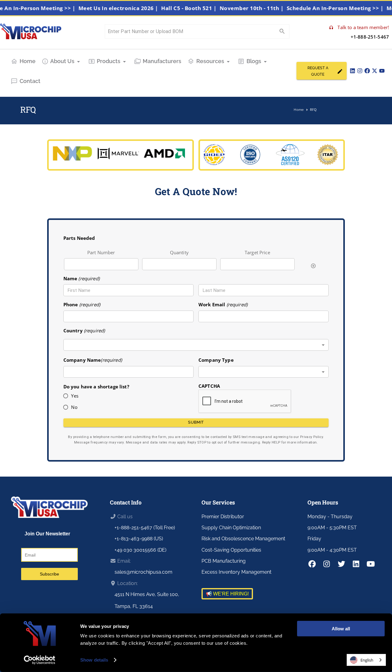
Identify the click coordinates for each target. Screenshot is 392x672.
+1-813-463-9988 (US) (139, 539)
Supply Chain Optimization (231, 527)
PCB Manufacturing (224, 561)
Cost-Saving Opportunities (231, 550)
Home (28, 61)
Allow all (341, 628)
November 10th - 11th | (258, 8)
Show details (94, 660)
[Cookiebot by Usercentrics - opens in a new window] (39, 660)
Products (108, 61)
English (366, 660)
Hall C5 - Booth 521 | (195, 8)
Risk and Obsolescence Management (243, 539)
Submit (196, 422)
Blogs (254, 61)
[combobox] (196, 345)
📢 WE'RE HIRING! (227, 593)
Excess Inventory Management (236, 572)
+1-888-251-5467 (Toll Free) (145, 527)
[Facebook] (367, 71)
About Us (62, 61)
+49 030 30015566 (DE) (140, 550)
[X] (374, 71)
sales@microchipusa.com (143, 572)
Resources (210, 61)
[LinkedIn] (352, 71)
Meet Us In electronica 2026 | (125, 8)
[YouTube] (382, 71)
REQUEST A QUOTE (317, 71)
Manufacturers (162, 61)
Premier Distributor (223, 516)
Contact (30, 81)
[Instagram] (360, 71)
